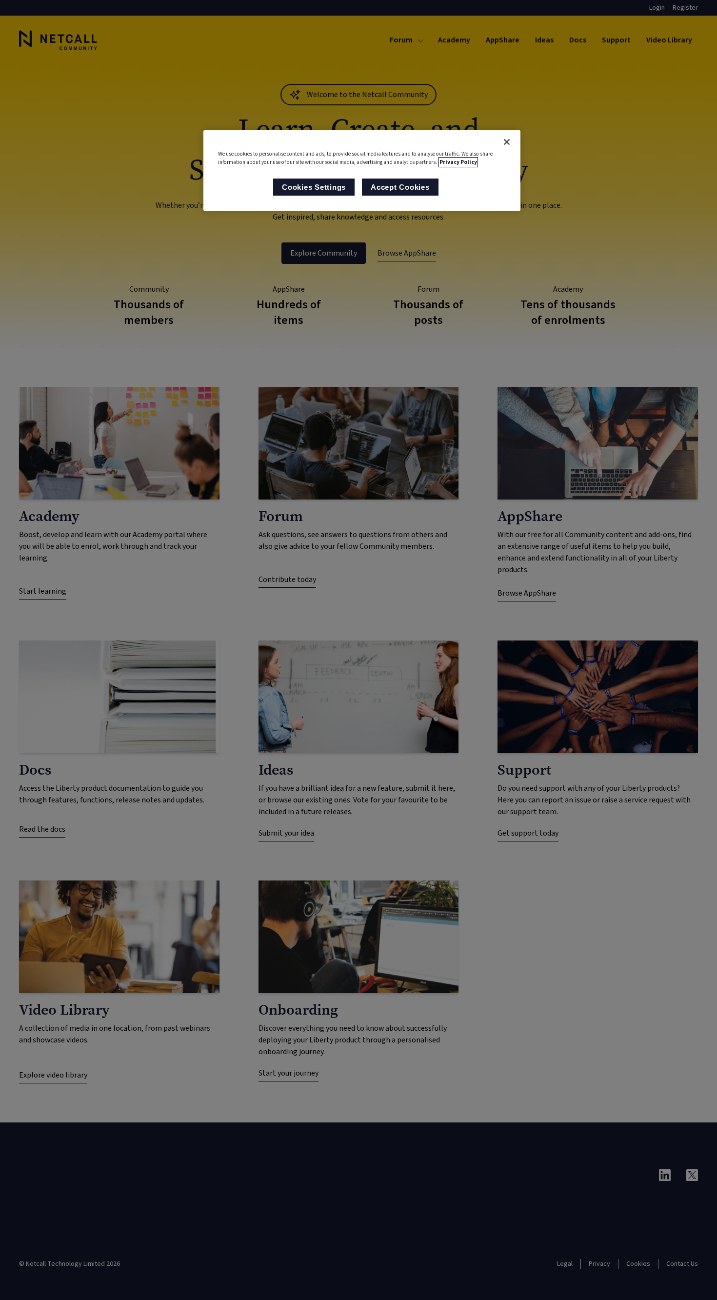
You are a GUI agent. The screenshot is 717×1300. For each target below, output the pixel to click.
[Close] (507, 142)
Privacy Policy (458, 162)
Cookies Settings (314, 187)
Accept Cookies (400, 187)
